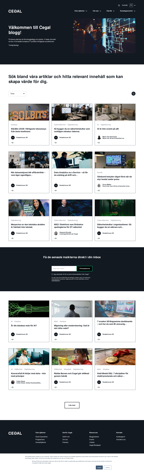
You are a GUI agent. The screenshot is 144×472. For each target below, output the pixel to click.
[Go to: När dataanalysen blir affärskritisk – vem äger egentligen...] (29, 172)
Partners (65, 442)
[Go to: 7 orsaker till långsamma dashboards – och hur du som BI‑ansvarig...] (115, 321)
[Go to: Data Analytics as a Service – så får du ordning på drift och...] (72, 172)
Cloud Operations (41, 437)
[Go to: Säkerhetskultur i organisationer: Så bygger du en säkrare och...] (115, 220)
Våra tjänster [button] (79, 11)
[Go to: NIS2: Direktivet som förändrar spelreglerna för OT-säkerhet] (72, 220)
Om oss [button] (96, 11)
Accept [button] (99, 467)
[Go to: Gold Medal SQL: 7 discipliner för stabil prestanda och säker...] (115, 369)
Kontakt (125, 5)
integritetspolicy (56, 280)
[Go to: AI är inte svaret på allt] (115, 124)
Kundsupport (120, 437)
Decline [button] (108, 467)
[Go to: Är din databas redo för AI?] (29, 321)
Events (91, 440)
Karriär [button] (109, 11)
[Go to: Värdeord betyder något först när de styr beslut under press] (115, 172)
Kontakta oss (121, 440)
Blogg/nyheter (94, 437)
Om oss (65, 440)
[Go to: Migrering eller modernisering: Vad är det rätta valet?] (72, 321)
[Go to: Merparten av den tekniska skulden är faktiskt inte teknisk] (29, 220)
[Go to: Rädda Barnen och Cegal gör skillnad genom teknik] (72, 369)
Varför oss (66, 437)
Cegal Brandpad (95, 445)
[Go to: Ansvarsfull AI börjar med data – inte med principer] (29, 369)
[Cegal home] (15, 11)
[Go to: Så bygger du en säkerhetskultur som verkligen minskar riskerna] (72, 124)
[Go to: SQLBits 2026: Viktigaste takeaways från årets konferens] (29, 124)
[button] (119, 5)
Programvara (39, 440)
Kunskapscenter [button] (126, 11)
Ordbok (92, 442)
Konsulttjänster (40, 442)
